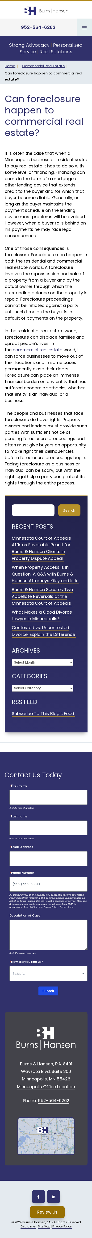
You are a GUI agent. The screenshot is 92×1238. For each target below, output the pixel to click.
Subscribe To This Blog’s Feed (43, 713)
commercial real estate (37, 350)
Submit (48, 991)
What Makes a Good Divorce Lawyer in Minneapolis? (42, 615)
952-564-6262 (38, 27)
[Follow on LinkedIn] (53, 1196)
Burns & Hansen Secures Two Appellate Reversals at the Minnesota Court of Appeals (42, 596)
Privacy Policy (51, 907)
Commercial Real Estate (43, 65)
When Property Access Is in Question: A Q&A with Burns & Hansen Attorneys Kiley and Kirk (44, 574)
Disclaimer (28, 1226)
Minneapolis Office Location (46, 1087)
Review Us (47, 1212)
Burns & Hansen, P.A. (36, 1222)
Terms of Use (66, 907)
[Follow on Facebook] (38, 1196)
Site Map (44, 1226)
